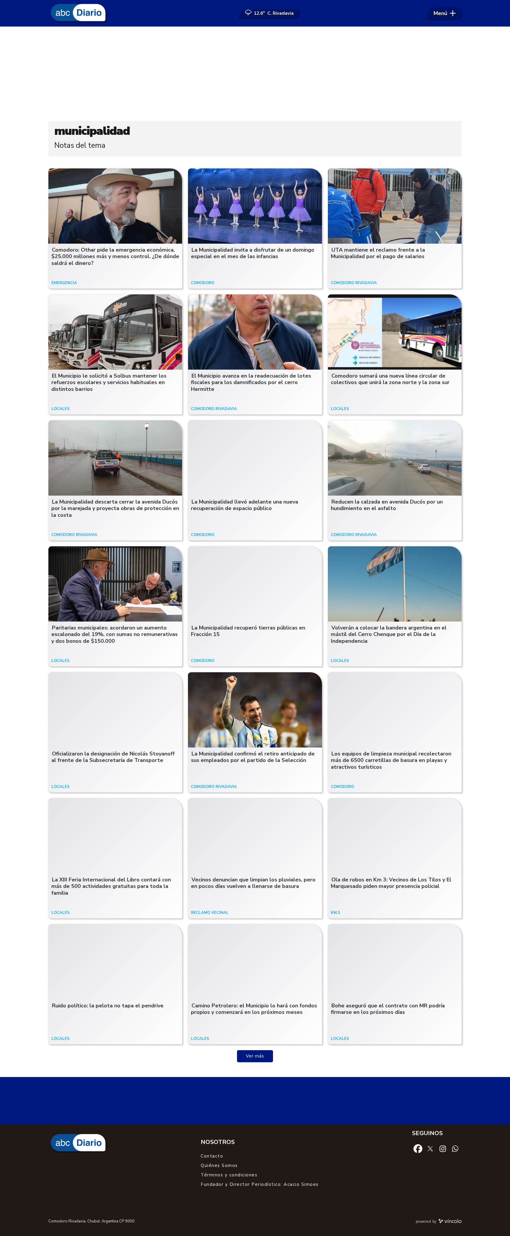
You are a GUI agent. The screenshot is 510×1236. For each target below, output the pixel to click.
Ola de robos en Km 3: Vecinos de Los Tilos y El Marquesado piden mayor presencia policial (391, 883)
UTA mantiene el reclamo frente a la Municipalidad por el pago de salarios (378, 253)
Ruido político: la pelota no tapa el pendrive (108, 1005)
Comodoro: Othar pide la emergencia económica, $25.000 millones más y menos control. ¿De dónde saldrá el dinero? (115, 256)
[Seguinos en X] (430, 1148)
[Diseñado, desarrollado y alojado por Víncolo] (450, 1222)
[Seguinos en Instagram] (443, 1148)
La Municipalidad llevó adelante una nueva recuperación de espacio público (244, 505)
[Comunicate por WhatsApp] (455, 1148)
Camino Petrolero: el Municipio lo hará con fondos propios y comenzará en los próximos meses (254, 1009)
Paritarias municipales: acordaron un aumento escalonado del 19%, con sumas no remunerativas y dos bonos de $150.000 (114, 634)
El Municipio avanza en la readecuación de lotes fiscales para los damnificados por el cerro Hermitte (251, 382)
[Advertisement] (255, 73)
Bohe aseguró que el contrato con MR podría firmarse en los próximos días (388, 1009)
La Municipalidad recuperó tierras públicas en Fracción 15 (248, 631)
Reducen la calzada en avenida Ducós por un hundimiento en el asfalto (387, 505)
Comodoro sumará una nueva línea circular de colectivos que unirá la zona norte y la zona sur (390, 379)
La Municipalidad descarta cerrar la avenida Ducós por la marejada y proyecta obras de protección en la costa (115, 508)
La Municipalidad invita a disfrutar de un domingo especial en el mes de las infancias (252, 253)
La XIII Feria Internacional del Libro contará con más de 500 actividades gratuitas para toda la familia (111, 886)
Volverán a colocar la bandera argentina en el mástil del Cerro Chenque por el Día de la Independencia (389, 634)
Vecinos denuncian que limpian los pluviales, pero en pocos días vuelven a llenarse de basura (253, 883)
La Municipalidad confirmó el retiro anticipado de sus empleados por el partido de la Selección (253, 757)
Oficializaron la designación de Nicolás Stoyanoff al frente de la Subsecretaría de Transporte (113, 757)
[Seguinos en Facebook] (418, 1148)
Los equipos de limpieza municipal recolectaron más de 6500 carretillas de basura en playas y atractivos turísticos (391, 760)
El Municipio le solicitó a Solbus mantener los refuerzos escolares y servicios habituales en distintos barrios (108, 382)
